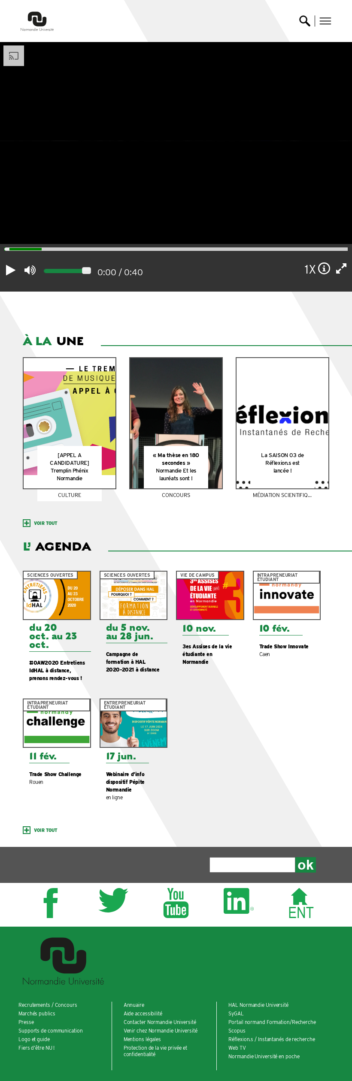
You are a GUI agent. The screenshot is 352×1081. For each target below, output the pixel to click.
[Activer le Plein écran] (341, 268)
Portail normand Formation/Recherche (272, 1022)
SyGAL (236, 1013)
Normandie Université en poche (263, 1056)
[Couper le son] (29, 270)
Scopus (236, 1030)
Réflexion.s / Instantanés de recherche (271, 1039)
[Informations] (324, 268)
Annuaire (134, 1005)
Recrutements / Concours (47, 1005)
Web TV (237, 1048)
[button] (325, 21)
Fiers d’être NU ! (36, 1048)
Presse (25, 1022)
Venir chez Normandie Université (160, 1030)
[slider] (86, 270)
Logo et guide (34, 1039)
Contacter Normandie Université (160, 1022)
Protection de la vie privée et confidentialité (155, 1051)
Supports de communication (50, 1030)
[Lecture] (10, 270)
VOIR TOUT (46, 523)
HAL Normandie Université (258, 1005)
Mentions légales (142, 1039)
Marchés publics (36, 1013)
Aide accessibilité (143, 1013)
